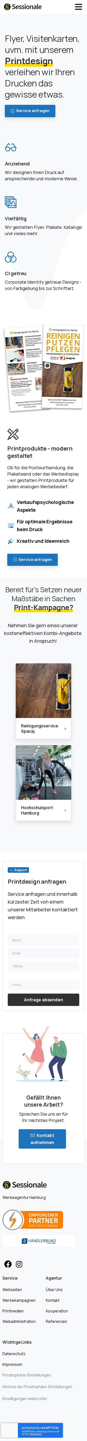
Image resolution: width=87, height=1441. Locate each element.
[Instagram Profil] (19, 1264)
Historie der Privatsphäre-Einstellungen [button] (37, 1386)
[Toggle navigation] (78, 7)
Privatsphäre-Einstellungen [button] (26, 1375)
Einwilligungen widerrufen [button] (24, 1398)
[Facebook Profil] (8, 1264)
